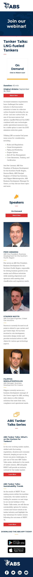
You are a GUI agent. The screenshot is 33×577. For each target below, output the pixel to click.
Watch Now (14, 95)
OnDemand (17, 67)
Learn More (12, 474)
